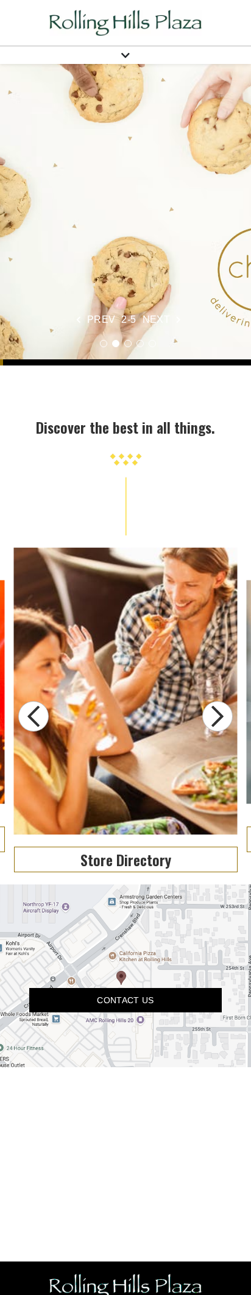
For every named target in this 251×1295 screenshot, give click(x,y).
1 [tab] (103, 343)
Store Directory (125, 859)
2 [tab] (115, 343)
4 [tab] (140, 343)
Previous (33, 716)
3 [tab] (128, 343)
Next (217, 716)
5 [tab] (152, 343)
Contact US (125, 1000)
